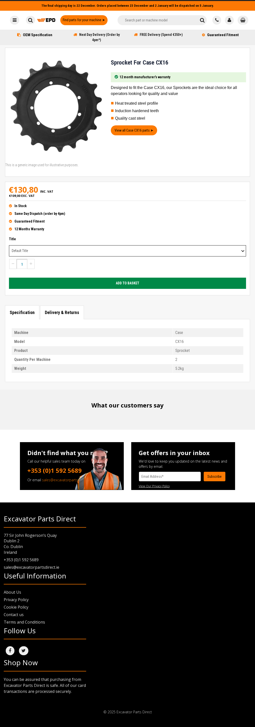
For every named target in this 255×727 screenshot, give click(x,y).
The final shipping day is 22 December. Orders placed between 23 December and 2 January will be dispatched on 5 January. (127, 5)
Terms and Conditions (24, 622)
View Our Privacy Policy (154, 486)
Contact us (14, 614)
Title (12, 239)
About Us (12, 592)
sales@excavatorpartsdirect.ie (66, 480)
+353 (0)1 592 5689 (54, 470)
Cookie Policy (16, 607)
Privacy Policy (16, 599)
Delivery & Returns (62, 312)
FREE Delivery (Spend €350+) (161, 35)
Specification (22, 312)
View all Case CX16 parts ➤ (134, 130)
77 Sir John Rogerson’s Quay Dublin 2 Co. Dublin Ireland (30, 544)
